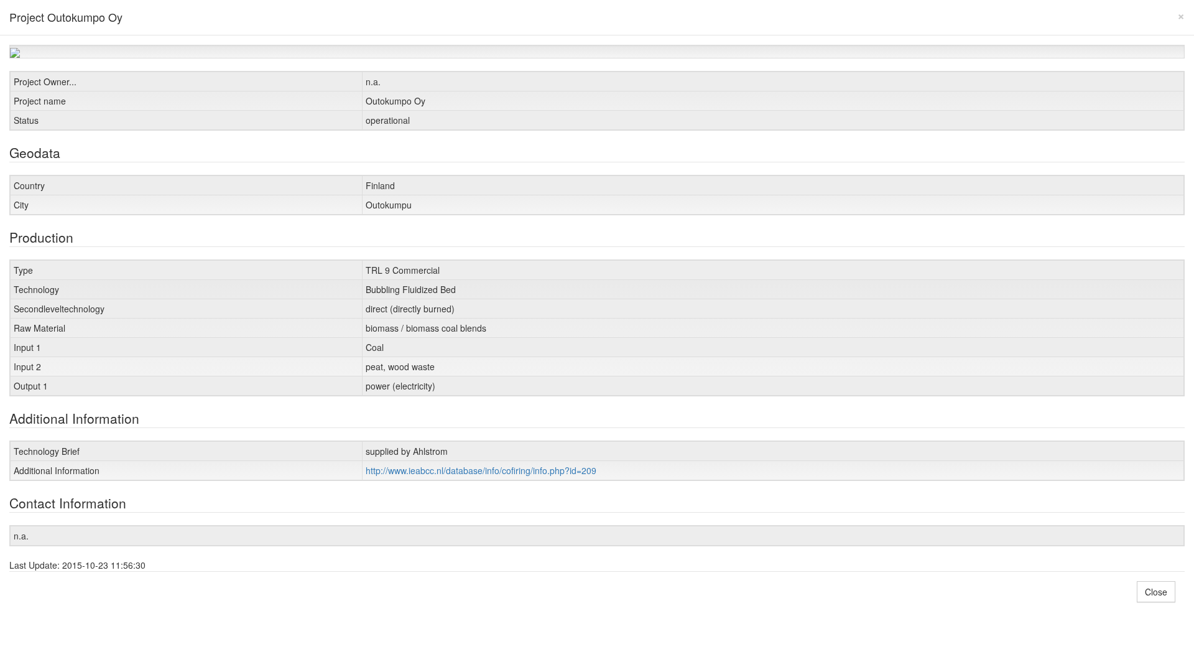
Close (1156, 592)
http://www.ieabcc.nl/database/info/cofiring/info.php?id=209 (481, 470)
